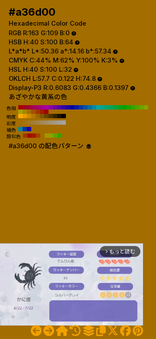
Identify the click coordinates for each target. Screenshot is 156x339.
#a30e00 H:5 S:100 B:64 (29, 135)
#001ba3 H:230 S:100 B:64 (77, 107)
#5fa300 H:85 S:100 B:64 (55, 135)
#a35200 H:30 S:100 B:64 (33, 112)
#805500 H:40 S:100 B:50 (42, 116)
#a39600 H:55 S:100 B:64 (47, 135)
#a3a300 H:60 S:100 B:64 (20, 112)
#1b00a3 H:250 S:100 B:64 (68, 107)
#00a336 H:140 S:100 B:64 (116, 107)
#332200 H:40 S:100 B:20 (55, 116)
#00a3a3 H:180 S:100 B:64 (98, 107)
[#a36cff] (36, 330)
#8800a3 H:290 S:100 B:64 (51, 107)
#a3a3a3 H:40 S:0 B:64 (64, 122)
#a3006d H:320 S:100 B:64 (38, 107)
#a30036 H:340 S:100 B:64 (29, 107)
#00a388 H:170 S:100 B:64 (103, 107)
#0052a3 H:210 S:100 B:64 (85, 107)
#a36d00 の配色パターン (47, 146)
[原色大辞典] (62, 330)
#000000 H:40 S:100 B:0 (64, 116)
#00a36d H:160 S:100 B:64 (107, 107)
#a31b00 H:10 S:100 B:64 (42, 112)
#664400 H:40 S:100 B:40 (46, 116)
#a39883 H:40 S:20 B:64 (55, 122)
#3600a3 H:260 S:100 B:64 (64, 107)
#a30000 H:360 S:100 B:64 (20, 107)
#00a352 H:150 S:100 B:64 (111, 107)
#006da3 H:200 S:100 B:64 (90, 107)
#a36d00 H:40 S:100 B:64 (29, 112)
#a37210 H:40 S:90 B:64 (25, 122)
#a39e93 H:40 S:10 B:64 (59, 122)
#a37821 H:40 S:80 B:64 (29, 122)
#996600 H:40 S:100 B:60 (38, 116)
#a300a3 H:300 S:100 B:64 (46, 107)
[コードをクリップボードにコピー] (101, 330)
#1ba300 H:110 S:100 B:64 (129, 107)
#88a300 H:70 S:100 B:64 (146, 107)
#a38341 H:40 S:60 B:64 (38, 122)
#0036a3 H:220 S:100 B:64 (81, 107)
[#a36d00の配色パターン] (88, 330)
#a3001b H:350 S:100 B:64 (25, 107)
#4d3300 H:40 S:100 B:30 (51, 116)
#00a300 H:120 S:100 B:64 (124, 107)
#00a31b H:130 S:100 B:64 (120, 107)
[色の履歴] (75, 330)
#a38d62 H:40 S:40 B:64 (46, 122)
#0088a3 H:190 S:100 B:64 (94, 107)
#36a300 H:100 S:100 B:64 (133, 107)
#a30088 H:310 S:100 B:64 (42, 107)
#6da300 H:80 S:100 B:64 (142, 107)
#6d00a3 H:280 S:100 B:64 (55, 107)
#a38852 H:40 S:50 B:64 (42, 122)
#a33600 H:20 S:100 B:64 (38, 112)
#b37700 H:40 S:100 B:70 (33, 116)
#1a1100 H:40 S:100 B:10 (59, 116)
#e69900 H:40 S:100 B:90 (25, 116)
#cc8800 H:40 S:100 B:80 (29, 116)
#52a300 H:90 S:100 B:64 (137, 107)
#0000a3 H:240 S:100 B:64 (72, 107)
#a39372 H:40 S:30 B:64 (51, 122)
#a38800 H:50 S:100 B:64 (25, 112)
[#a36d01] (48, 330)
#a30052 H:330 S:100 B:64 (33, 107)
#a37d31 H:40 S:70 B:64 (33, 122)
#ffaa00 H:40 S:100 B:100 (20, 116)
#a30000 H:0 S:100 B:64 (46, 112)
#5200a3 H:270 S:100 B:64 (59, 107)
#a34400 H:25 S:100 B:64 (38, 135)
